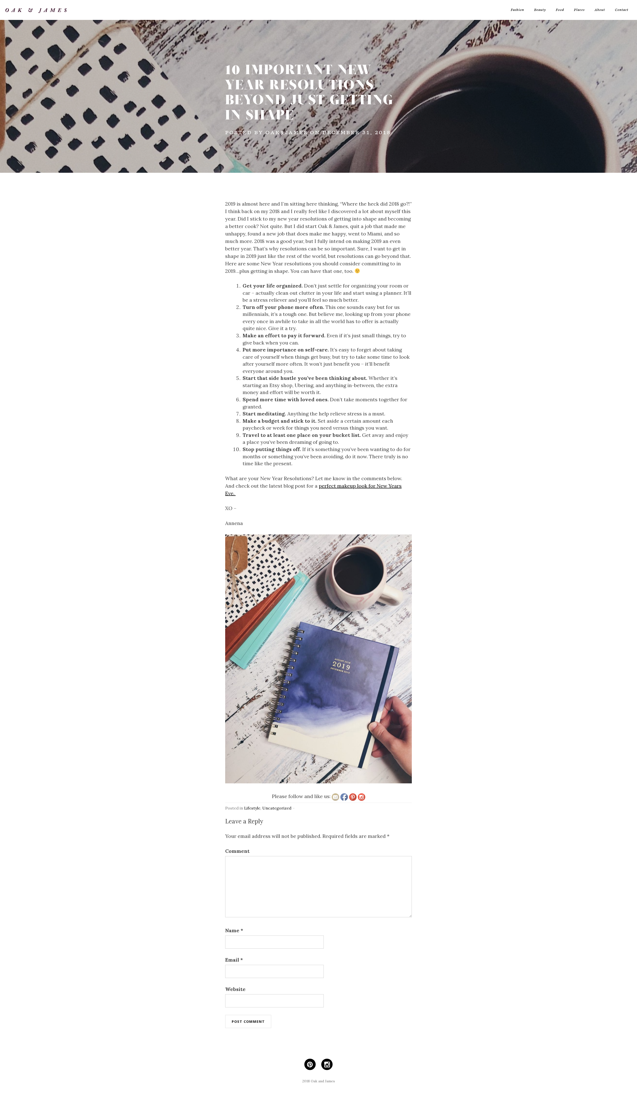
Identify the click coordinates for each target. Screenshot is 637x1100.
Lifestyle (252, 808)
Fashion (517, 10)
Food (560, 10)
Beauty (540, 10)
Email (234, 960)
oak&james (286, 132)
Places (579, 10)
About (599, 10)
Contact (621, 10)
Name (234, 930)
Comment (237, 851)
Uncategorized (276, 808)
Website (235, 989)
